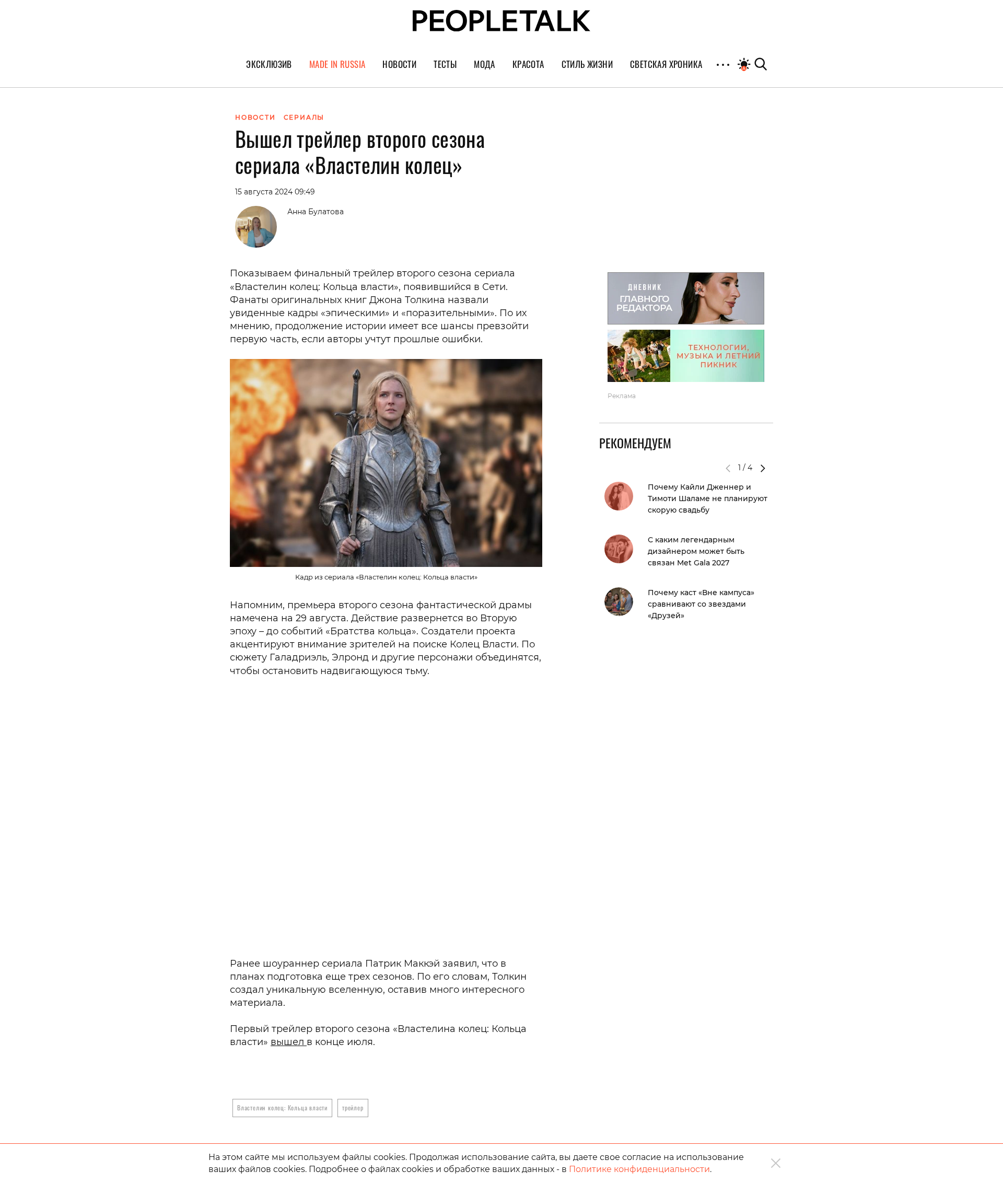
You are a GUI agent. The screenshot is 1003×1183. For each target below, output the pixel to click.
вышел (289, 1042)
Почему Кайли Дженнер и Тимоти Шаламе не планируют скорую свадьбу (707, 498)
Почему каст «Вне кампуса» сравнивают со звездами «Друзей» (701, 604)
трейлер (353, 1107)
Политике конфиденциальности (639, 1169)
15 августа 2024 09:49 (275, 191)
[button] (762, 468)
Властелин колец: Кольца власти (282, 1107)
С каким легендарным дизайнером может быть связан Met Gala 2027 (696, 551)
